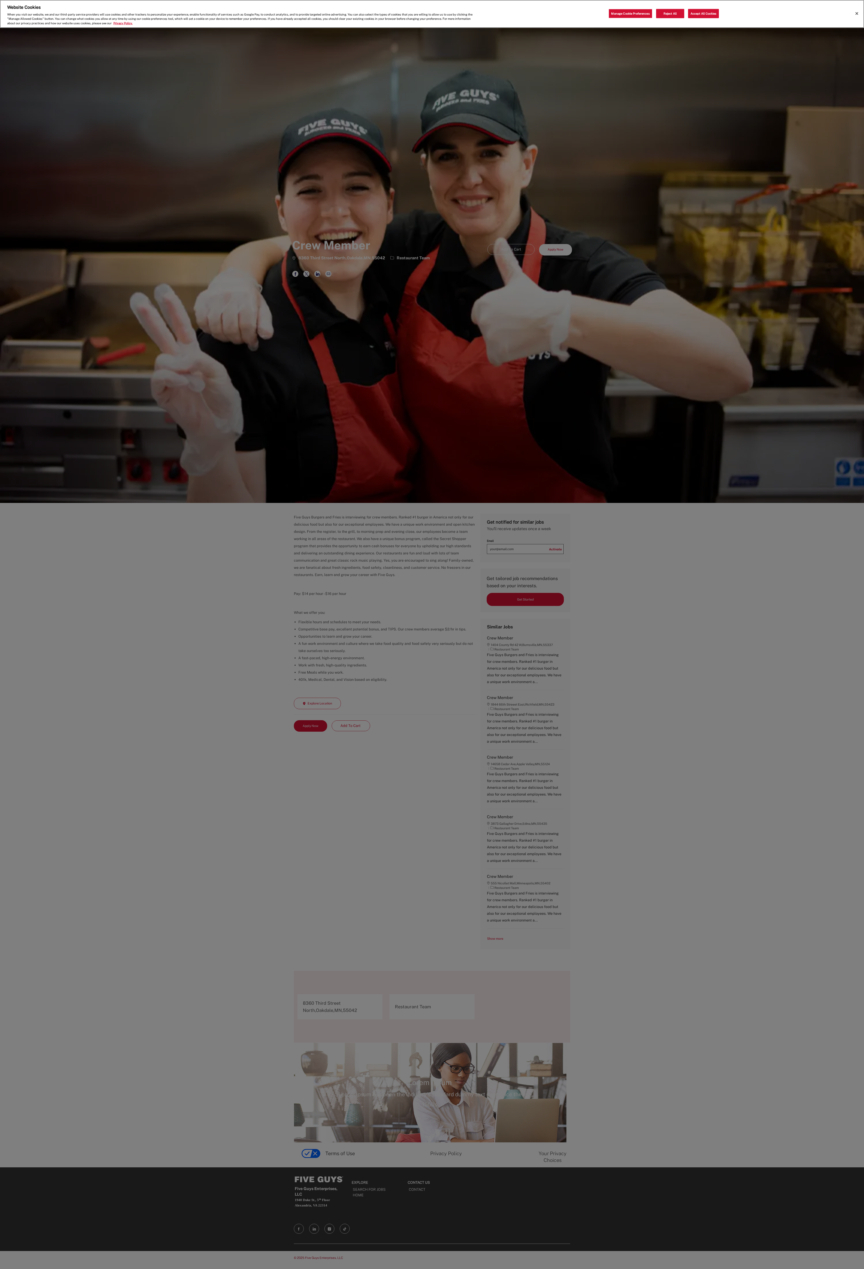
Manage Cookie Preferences (630, 13)
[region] (432, 14)
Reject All (670, 13)
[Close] (857, 13)
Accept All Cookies (703, 13)
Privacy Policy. (123, 23)
